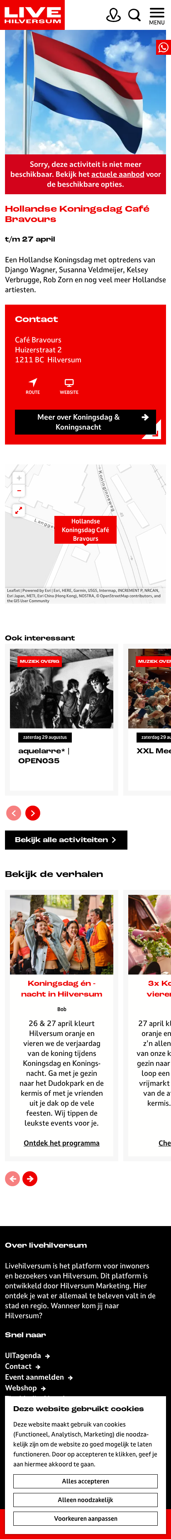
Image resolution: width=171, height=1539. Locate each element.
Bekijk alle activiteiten (61, 840)
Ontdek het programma (62, 1143)
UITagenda (24, 1355)
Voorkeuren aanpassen (85, 1518)
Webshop (22, 1387)
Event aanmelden (35, 1377)
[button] (85, 534)
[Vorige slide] (13, 813)
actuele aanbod (117, 174)
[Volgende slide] (32, 813)
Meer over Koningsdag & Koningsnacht (78, 422)
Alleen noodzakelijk (85, 1500)
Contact (19, 1366)
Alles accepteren (85, 1481)
